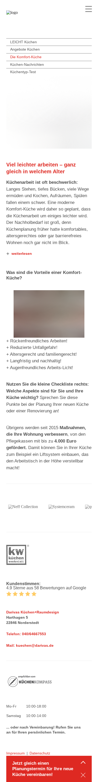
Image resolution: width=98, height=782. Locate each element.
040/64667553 (34, 634)
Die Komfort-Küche (26, 57)
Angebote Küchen (25, 49)
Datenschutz (40, 753)
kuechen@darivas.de (35, 645)
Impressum (15, 753)
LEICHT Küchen (23, 42)
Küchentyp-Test (23, 72)
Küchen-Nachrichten (27, 64)
